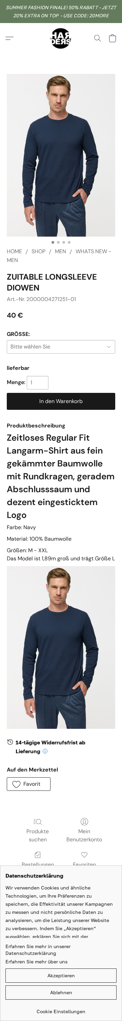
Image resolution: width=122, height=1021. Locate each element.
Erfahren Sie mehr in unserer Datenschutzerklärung (37, 949)
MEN (60, 251)
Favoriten (84, 864)
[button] (61, 38)
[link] (61, 1009)
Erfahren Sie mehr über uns (36, 961)
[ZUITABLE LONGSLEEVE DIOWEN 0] (61, 155)
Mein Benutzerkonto (84, 835)
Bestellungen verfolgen (38, 868)
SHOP (38, 251)
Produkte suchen (37, 835)
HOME (14, 251)
